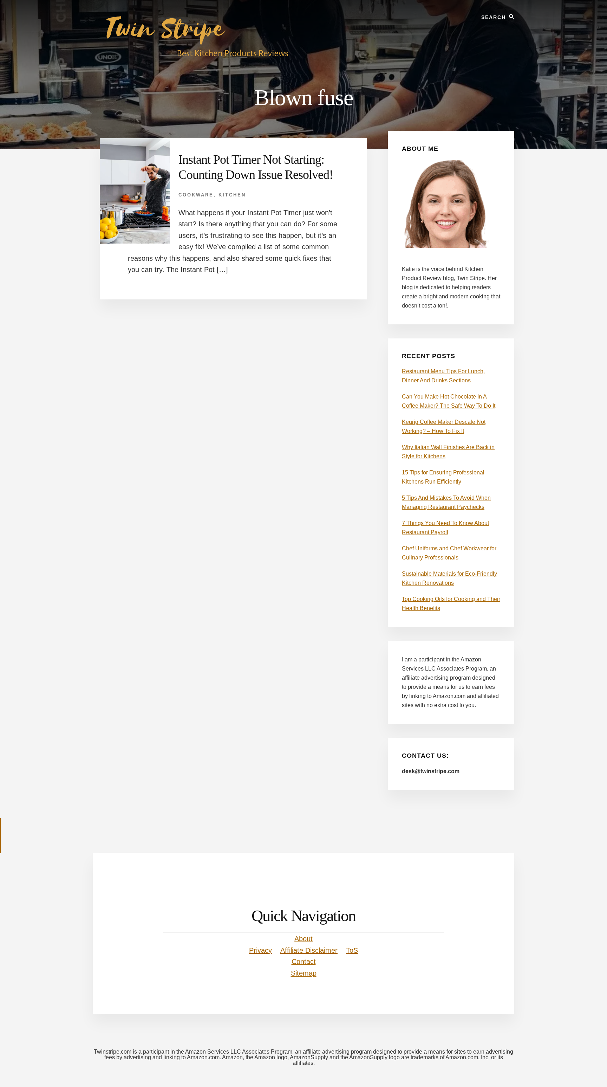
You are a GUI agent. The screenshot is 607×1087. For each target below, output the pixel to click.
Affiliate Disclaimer (309, 950)
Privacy (260, 950)
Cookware (196, 195)
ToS (352, 950)
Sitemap (303, 973)
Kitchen (232, 195)
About (303, 939)
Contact (304, 961)
